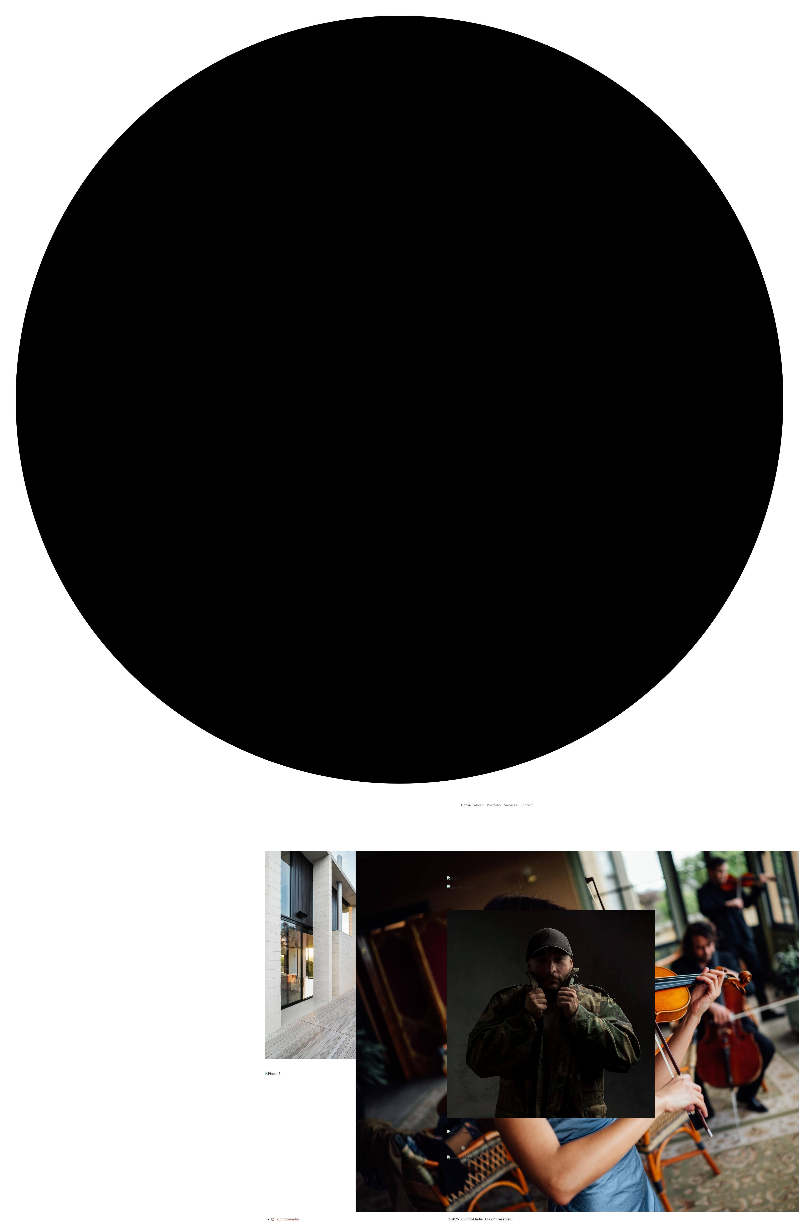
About (479, 805)
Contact (526, 805)
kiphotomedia (287, 1219)
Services (510, 805)
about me (280, 841)
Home (466, 805)
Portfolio (494, 805)
